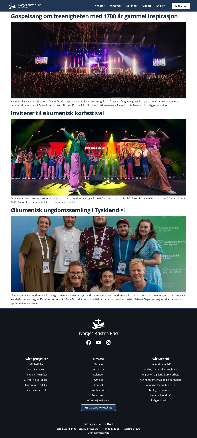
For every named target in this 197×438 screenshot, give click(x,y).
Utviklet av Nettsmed (98, 432)
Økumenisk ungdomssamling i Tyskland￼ (68, 210)
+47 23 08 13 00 (111, 428)
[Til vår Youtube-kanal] (98, 342)
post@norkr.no (132, 428)
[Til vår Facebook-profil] (88, 342)
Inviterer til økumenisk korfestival (57, 113)
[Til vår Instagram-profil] (108, 342)
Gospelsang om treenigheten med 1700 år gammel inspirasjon (94, 16)
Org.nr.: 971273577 (88, 428)
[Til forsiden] (24, 5)
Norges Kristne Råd (98, 424)
